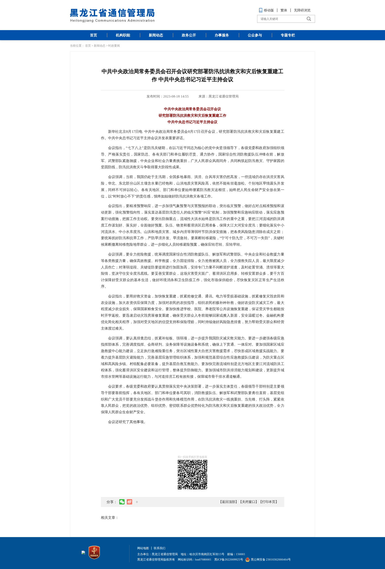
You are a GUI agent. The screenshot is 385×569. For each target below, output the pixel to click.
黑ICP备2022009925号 (228, 559)
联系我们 (159, 548)
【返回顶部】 (229, 502)
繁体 (284, 10)
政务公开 (189, 35)
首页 (93, 35)
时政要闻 (114, 45)
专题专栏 (288, 35)
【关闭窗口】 (249, 502)
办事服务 (222, 35)
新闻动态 (156, 35)
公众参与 (255, 35)
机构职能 (123, 35)
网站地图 (143, 548)
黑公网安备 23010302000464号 (271, 559)
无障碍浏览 (302, 10)
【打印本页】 (269, 502)
